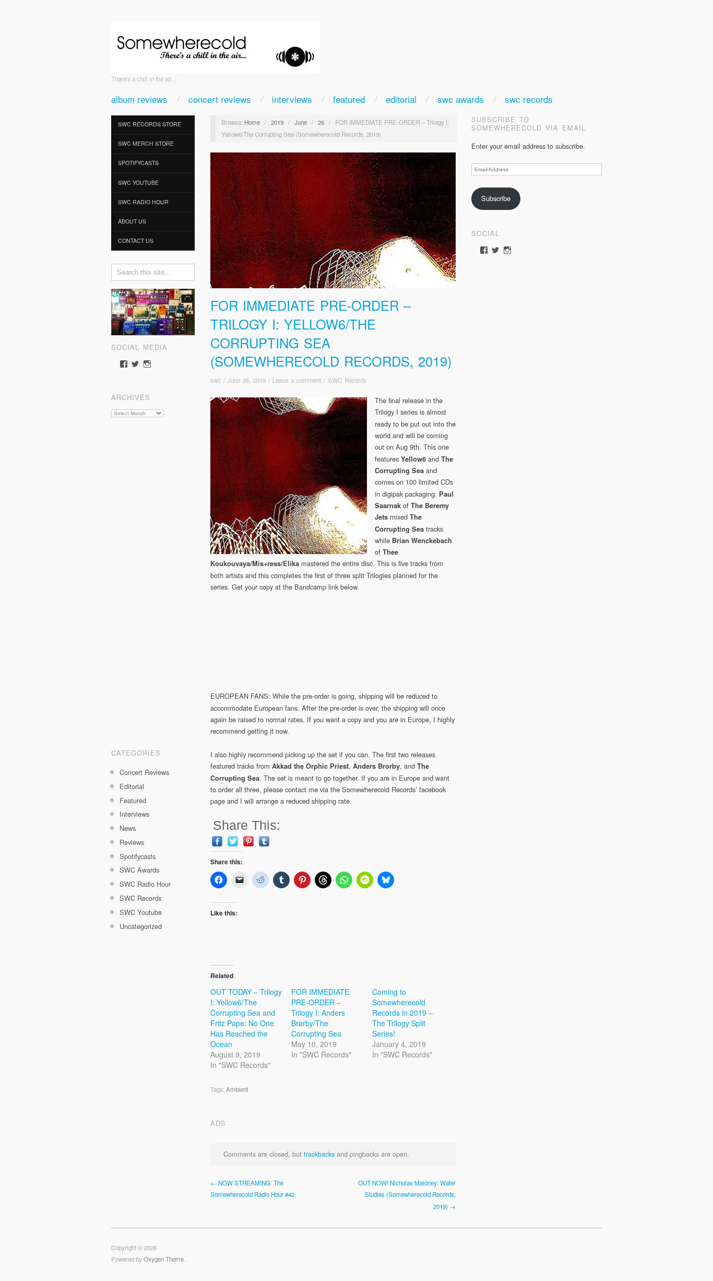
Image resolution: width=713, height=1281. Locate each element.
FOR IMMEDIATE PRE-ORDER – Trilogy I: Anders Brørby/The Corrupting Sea (320, 1012)
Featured (349, 99)
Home (252, 122)
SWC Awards (460, 99)
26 (321, 122)
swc (215, 380)
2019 (277, 122)
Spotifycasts (138, 163)
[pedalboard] (153, 311)
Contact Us (135, 240)
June (300, 122)
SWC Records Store (149, 124)
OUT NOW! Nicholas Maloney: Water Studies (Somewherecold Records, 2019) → (407, 1195)
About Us (132, 221)
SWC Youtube (138, 182)
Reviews (132, 842)
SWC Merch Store (146, 143)
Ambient (237, 1089)
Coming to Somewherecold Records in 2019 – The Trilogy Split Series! (402, 1012)
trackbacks (319, 1154)
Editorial (401, 99)
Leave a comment (296, 380)
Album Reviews (139, 99)
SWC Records (529, 99)
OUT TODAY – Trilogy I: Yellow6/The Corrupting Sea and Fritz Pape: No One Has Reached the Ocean (246, 1017)
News (128, 828)
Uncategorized (141, 926)
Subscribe (495, 198)
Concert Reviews (219, 99)
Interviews (292, 99)
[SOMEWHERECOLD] (215, 43)
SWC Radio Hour (143, 202)
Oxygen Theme (164, 1259)
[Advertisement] (153, 579)
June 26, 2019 (247, 380)
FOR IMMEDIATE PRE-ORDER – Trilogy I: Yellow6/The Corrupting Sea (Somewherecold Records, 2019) (330, 333)
